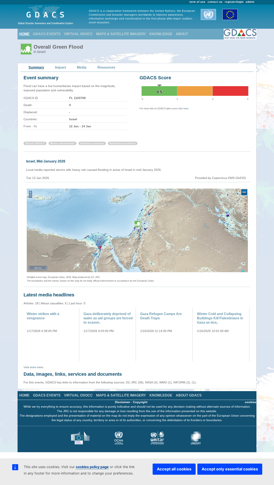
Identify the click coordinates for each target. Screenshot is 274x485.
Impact (60, 67)
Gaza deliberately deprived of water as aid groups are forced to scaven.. (108, 318)
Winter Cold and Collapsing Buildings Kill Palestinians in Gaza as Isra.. (220, 318)
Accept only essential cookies (230, 469)
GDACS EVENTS (47, 34)
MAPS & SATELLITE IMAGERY (121, 34)
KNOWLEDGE (160, 34)
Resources (106, 67)
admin (250, 1)
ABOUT (182, 34)
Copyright (140, 402)
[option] (52, 334)
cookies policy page (92, 467)
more (33, 367)
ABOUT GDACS (189, 395)
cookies (250, 402)
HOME (24, 34)
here (185, 108)
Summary (36, 67)
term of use (197, 1)
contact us (215, 1)
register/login (234, 1)
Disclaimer (122, 402)
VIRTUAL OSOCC (78, 34)
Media (81, 67)
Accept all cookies (174, 469)
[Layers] (244, 192)
